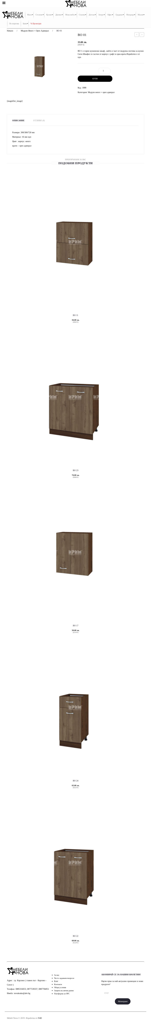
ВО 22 (75, 936)
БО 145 (137, 35)
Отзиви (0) (39, 120)
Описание (18, 120)
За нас (56, 975)
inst (123, 1018)
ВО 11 (75, 315)
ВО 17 (75, 625)
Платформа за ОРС (62, 994)
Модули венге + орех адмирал (35, 31)
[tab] (20, 120)
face (116, 1018)
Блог (56, 981)
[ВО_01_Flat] (40, 66)
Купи (95, 79)
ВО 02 (142, 35)
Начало (10, 31)
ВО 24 (75, 781)
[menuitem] (29, 14)
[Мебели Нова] (12, 14)
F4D (40, 1018)
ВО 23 (75, 470)
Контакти (58, 984)
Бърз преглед (58, 299)
